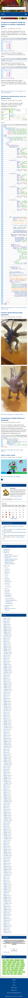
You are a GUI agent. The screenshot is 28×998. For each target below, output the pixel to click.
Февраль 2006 (7, 926)
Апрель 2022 (6, 698)
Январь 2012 (6, 886)
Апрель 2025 (6, 643)
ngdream (6, 529)
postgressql (6, 549)
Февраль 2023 (7, 683)
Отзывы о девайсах (10, 600)
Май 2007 (6, 923)
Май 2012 (6, 880)
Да (5, 945)
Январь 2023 (7, 684)
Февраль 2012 (7, 884)
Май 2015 (6, 826)
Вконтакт (20, 496)
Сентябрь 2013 (7, 855)
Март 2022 (6, 700)
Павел (5, 565)
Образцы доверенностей (10, 559)
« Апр (12, 518)
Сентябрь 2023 (7, 672)
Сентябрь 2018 (7, 764)
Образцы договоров (9, 560)
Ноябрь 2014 (6, 835)
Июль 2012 (6, 877)
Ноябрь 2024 (7, 650)
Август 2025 (6, 636)
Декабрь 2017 (7, 778)
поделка (17, 414)
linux (22, 959)
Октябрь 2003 (7, 932)
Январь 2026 (7, 629)
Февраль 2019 (7, 757)
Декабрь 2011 (7, 888)
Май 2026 (6, 623)
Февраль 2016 (7, 812)
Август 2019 (6, 747)
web (11, 973)
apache (6, 571)
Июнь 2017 (6, 787)
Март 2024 (6, 663)
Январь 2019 (6, 758)
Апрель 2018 (6, 772)
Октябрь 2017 (7, 781)
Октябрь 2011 (7, 891)
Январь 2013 (6, 868)
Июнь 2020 (6, 732)
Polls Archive (7, 952)
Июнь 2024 (6, 658)
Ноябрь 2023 (7, 669)
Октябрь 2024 (7, 652)
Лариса (5, 552)
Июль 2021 (6, 712)
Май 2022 (6, 696)
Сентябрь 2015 (7, 820)
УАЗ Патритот (9, 603)
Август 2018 (6, 766)
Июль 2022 (6, 693)
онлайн (6, 308)
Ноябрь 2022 (7, 687)
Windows (7, 593)
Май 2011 (6, 892)
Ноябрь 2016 (7, 798)
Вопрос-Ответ (8, 554)
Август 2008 (6, 915)
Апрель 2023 (6, 679)
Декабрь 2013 (7, 852)
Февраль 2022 (7, 701)
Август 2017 (6, 784)
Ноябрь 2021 (6, 706)
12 (6, 512)
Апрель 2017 (6, 790)
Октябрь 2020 (7, 726)
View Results (14, 951)
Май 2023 (6, 678)
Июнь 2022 (6, 695)
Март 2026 (6, 626)
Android (6, 569)
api (8, 967)
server (9, 969)
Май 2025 (6, 641)
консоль (4, 967)
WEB (19, 422)
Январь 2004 (7, 931)
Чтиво (6, 610)
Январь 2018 (6, 777)
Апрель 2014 (6, 846)
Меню (3, 14)
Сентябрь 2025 (7, 635)
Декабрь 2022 (7, 686)
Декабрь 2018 (7, 760)
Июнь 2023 (6, 676)
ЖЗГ (14, 3)
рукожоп (21, 414)
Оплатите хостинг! (17, 499)
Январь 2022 (7, 703)
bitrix (6, 574)
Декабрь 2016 (7, 797)
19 (6, 514)
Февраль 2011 (7, 895)
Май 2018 (6, 770)
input (20, 971)
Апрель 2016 (6, 809)
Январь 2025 (7, 647)
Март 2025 (6, 644)
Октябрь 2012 (7, 872)
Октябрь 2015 (7, 818)
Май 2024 (6, 659)
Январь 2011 (6, 897)
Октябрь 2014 (7, 837)
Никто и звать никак (8, 455)
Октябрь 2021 (7, 707)
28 (13, 517)
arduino (6, 572)
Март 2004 (6, 929)
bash (23, 971)
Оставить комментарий (8, 91)
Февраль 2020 (7, 738)
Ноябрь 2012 (6, 871)
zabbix (11, 971)
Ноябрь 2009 (7, 911)
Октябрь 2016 (7, 800)
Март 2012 (6, 883)
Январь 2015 (6, 832)
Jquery (4, 963)
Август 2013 (6, 857)
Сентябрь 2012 (7, 874)
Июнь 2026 (6, 621)
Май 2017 (6, 789)
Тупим (6, 607)
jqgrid (17, 965)
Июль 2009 (6, 912)
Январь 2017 (6, 795)
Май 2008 (6, 917)
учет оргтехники (14, 969)
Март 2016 (6, 810)
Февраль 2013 (7, 866)
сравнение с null (22, 91)
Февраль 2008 (7, 918)
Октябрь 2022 (7, 689)
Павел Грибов (12, 28)
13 (9, 512)
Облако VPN (14, 990)
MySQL (19, 28)
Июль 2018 (6, 767)
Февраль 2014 (7, 849)
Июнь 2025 (6, 639)
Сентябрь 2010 (7, 903)
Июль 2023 (6, 675)
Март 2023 (6, 681)
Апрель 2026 (7, 624)
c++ (7, 971)
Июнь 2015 (6, 824)
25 (2, 517)
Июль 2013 (6, 858)
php (7, 959)
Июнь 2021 (6, 713)
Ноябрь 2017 (6, 780)
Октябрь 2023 (7, 670)
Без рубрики (7, 595)
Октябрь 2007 (7, 920)
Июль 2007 (6, 921)
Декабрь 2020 (7, 723)
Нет (5, 947)
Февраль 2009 (7, 914)
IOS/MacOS (7, 581)
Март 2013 (6, 864)
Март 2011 (6, 894)
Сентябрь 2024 (7, 653)
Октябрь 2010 (7, 901)
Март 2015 (6, 829)
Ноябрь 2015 (6, 817)
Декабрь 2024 (7, 649)
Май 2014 (6, 844)
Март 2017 (6, 792)
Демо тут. (3, 122)
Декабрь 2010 (7, 898)
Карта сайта (14, 987)
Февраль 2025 (7, 646)
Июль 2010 (6, 904)
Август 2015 (6, 821)
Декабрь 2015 (7, 815)
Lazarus (6, 583)
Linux (6, 584)
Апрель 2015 (6, 827)
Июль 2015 (6, 823)
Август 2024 (6, 655)
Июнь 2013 (6, 860)
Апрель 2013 (6, 863)
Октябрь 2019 (7, 744)
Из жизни (20, 100)
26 (6, 517)
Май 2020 (6, 733)
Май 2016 (6, 807)
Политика (8, 601)
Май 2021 (6, 715)
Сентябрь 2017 (7, 783)
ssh (3, 971)
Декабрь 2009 (7, 909)
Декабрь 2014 (7, 834)
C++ (5, 575)
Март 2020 (6, 737)
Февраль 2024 (7, 664)
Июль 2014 (6, 841)
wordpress (22, 965)
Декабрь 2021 (7, 704)
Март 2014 (6, 847)
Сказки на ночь (8, 605)
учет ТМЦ (19, 973)
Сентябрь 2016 (7, 801)
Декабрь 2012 (7, 869)
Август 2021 (6, 710)
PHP (6, 589)
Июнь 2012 (6, 878)
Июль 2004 (6, 928)
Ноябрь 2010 (7, 900)
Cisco (6, 577)
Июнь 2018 (6, 769)
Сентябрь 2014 (7, 838)
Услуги (14, 985)
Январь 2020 (7, 740)
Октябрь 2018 (7, 763)
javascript (17, 449)
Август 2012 (6, 875)
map (15, 973)
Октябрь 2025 (7, 633)
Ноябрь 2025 (7, 632)
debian (4, 969)
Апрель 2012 (6, 881)
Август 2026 (6, 618)
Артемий (20, 457)
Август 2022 (6, 692)
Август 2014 (6, 840)
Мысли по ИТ (9, 598)
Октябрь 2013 (7, 854)
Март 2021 (6, 718)
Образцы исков (8, 562)
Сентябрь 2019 (7, 746)
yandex (4, 973)
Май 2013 (6, 861)
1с (3, 959)
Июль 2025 (6, 638)
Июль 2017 (6, 786)
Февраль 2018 (7, 775)
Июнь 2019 (6, 750)
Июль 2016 (6, 804)
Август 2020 (6, 729)
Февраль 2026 (7, 627)
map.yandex (18, 307)
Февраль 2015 (7, 830)
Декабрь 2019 (7, 741)
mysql (16, 91)
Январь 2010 (6, 908)
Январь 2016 (6, 814)
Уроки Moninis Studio (9, 608)
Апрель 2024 (6, 661)
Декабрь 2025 (7, 630)
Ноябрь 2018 (7, 761)
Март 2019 (6, 755)
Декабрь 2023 (7, 667)
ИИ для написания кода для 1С (18, 535)
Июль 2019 (6, 749)
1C (5, 567)
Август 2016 (6, 803)
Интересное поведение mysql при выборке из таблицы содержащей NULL (13, 24)
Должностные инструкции (11, 556)
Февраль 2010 (7, 906)
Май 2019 (6, 752)
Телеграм (15, 496)
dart (13, 963)
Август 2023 (6, 673)
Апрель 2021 (6, 716)
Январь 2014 (6, 851)
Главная (14, 979)
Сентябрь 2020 (7, 727)
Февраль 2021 (7, 720)
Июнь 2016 (6, 806)
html (4, 965)
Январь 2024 (7, 666)
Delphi (6, 578)
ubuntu (9, 963)
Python (6, 590)
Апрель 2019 (6, 753)
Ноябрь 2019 (7, 743)
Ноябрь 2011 (6, 889)
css (8, 973)
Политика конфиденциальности (14, 992)
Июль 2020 (6, 730)
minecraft (20, 969)
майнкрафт (17, 476)
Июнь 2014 (6, 843)
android (8, 965)
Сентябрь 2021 (7, 709)
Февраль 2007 (7, 924)
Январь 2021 (6, 721)
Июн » (15, 518)
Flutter (6, 580)
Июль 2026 (6, 619)
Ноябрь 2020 (7, 724)
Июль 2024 (6, 656)
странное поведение (5, 92)
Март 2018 (6, 774)
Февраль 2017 (7, 794)
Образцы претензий (9, 563)
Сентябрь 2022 (7, 690)
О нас (14, 982)
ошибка (13, 965)
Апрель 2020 (7, 735)
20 (9, 514)
